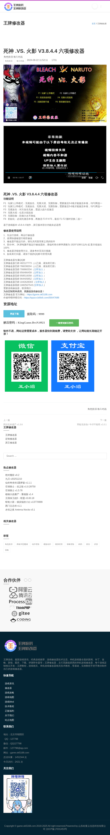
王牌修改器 (11, 435)
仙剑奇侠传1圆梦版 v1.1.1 (18, 483)
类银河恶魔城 (22, 544)
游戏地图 (9, 697)
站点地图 (9, 720)
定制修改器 (11, 439)
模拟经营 (59, 544)
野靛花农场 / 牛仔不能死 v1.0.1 (92, 424)
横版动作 (47, 544)
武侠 (96, 544)
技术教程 (9, 706)
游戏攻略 (9, 692)
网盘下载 (14, 314)
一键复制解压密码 (64, 323)
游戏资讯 (9, 683)
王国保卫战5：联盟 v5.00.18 (19, 498)
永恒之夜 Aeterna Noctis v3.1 (20, 509)
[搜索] (94, 6)
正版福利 (9, 711)
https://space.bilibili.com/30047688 (41, 297)
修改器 (8, 688)
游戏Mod (9, 702)
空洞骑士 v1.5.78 (13, 490)
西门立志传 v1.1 (13, 506)
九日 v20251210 (13, 479)
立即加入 (38, 269)
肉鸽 (80, 544)
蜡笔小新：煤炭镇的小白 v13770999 (24, 502)
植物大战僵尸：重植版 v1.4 (19, 494)
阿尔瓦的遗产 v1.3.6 (13, 424)
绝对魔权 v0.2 (12, 475)
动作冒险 (35, 544)
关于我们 (9, 715)
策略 (7, 550)
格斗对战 (20, 61)
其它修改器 (11, 442)
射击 (88, 544)
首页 (94, 24)
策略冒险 (70, 544)
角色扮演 (8, 61)
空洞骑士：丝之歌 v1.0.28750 (20, 486)
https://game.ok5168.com (39, 294)
